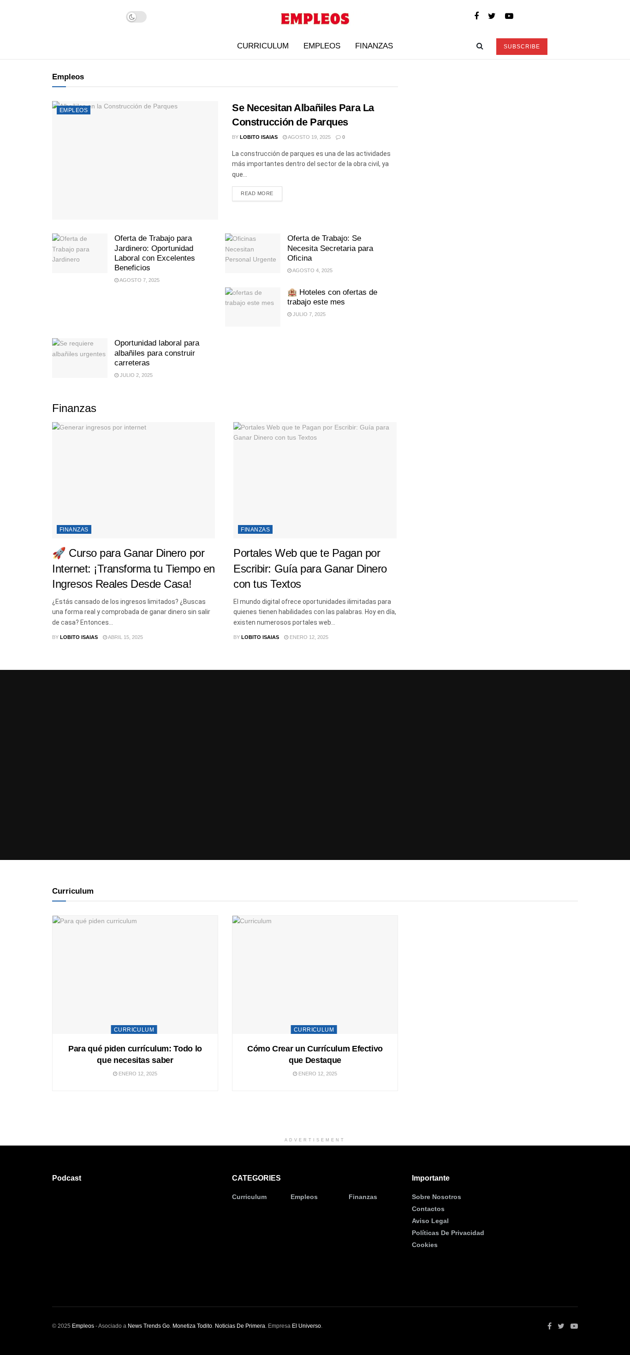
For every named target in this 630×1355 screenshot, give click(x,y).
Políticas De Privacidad (448, 1232)
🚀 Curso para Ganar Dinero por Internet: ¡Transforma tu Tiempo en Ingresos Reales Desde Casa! (133, 568)
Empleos (321, 46)
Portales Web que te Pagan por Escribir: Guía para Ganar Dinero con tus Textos (310, 568)
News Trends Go (149, 1326)
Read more (257, 193)
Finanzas (374, 46)
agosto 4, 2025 (312, 270)
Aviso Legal (430, 1220)
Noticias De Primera (240, 1326)
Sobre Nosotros (436, 1196)
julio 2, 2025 (136, 375)
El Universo (306, 1326)
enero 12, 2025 (308, 637)
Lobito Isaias (259, 137)
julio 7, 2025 (308, 314)
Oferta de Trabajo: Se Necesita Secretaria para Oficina (330, 248)
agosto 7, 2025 (139, 280)
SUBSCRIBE (522, 46)
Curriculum (263, 46)
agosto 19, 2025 (309, 137)
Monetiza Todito (192, 1326)
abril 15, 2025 (125, 637)
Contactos (428, 1208)
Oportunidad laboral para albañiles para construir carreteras (156, 353)
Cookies (425, 1244)
